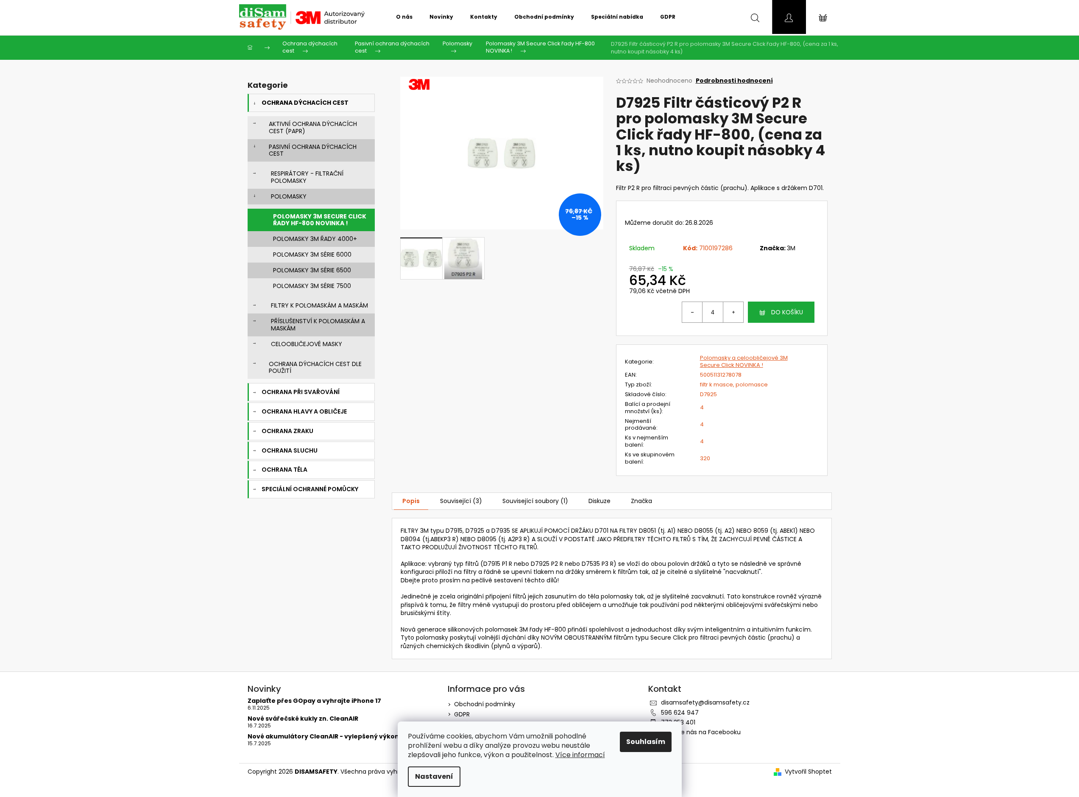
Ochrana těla (284, 469)
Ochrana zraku (287, 431)
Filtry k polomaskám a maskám (319, 305)
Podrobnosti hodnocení (734, 81)
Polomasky (289, 196)
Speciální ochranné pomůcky (310, 489)
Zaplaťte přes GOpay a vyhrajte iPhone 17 (314, 701)
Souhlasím (645, 742)
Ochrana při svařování (301, 392)
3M (791, 248)
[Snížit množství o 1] (692, 312)
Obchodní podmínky (484, 704)
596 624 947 (680, 712)
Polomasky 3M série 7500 (312, 286)
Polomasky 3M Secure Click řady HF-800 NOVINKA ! (319, 220)
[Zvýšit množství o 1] (733, 312)
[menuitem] (404, 17)
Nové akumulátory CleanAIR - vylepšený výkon (323, 736)
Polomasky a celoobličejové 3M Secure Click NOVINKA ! (744, 361)
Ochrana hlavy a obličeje (304, 411)
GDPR (462, 714)
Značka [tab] (641, 501)
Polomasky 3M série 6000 (312, 254)
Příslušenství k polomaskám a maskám (318, 325)
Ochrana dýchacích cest (305, 102)
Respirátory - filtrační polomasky (307, 177)
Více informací (580, 755)
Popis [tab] (411, 501)
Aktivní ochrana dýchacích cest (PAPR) (313, 127)
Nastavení (434, 776)
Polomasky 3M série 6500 (312, 270)
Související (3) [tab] (461, 501)
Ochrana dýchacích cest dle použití (315, 367)
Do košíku (787, 312)
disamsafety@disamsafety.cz (705, 702)
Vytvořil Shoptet (808, 772)
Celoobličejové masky (306, 344)
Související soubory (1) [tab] (535, 501)
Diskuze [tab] (599, 501)
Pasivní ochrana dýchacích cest (313, 150)
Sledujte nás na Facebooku (701, 732)
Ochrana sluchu (290, 450)
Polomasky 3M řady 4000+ (315, 239)
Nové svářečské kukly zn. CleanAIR (303, 719)
